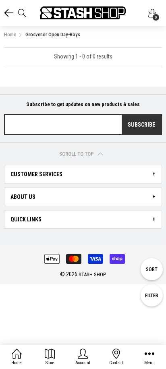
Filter (151, 295)
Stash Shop (92, 274)
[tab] (83, 174)
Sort (152, 269)
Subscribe (141, 124)
